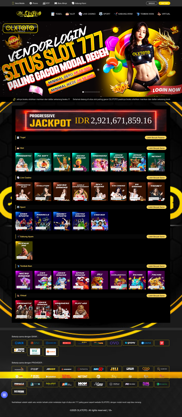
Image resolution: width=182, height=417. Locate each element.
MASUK (152, 3)
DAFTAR (164, 3)
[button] (13, 59)
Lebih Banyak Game (157, 148)
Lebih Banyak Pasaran (156, 137)
